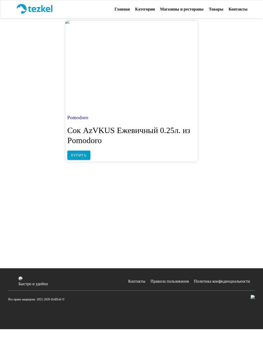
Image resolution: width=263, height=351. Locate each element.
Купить (79, 155)
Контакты (136, 281)
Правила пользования (170, 281)
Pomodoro (77, 117)
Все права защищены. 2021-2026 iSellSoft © (36, 299)
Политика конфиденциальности (222, 281)
